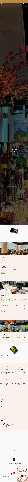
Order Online (3, 274)
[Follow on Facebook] (2, 3)
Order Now (14, 239)
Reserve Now (3, 313)
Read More (7, 388)
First (2, 480)
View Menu (3, 272)
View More (14, 359)
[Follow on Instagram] (1, 3)
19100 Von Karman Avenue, (5, 259)
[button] (26, 463)
